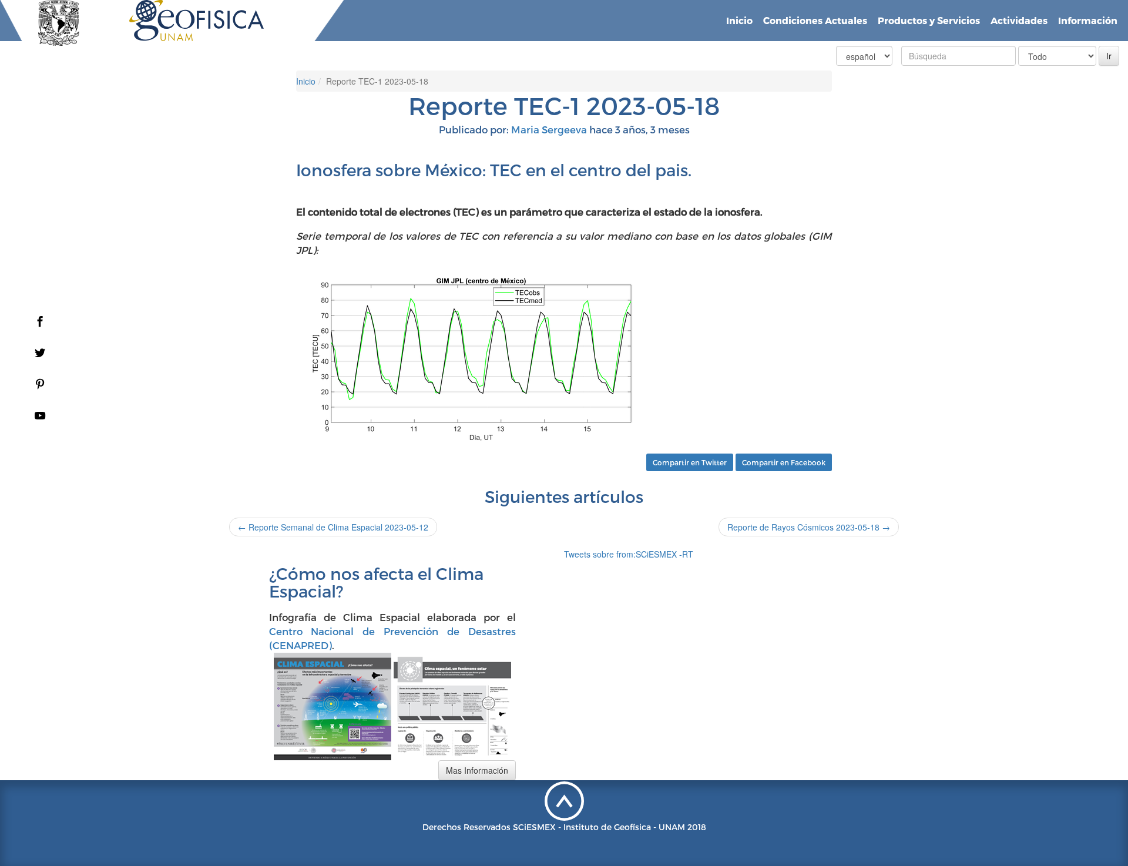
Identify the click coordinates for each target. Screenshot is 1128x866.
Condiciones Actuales (815, 20)
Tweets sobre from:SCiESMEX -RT (628, 554)
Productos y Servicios (929, 20)
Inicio (739, 20)
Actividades (1019, 20)
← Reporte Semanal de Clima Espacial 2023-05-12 (333, 527)
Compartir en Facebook (783, 462)
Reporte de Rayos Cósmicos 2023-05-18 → (808, 527)
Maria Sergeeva (549, 129)
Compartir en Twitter (690, 462)
